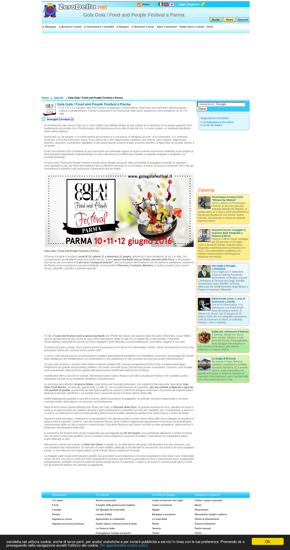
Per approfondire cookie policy (124, 545)
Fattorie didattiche (205, 523)
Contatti (56, 509)
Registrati (194, 4)
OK (267, 541)
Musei (198, 505)
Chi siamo (57, 500)
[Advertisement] (146, 64)
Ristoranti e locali (144, 26)
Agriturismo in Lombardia (110, 519)
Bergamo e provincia (163, 514)
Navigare (124, 26)
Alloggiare (50, 26)
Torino (155, 533)
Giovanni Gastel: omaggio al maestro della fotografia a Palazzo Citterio (228, 233)
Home (145, 4)
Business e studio (72, 26)
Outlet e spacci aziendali (208, 500)
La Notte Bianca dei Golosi (218, 122)
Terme (198, 533)
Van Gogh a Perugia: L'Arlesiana (224, 267)
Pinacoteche (201, 509)
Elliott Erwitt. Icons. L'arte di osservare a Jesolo (228, 300)
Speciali (58, 97)
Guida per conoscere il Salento (230, 331)
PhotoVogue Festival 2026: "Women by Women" (228, 199)
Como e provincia (162, 505)
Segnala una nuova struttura (68, 523)
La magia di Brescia (224, 358)
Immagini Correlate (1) (60, 119)
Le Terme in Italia (105, 528)
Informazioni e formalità (100, 26)
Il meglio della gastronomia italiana (115, 505)
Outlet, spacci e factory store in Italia (116, 523)
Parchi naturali (203, 528)
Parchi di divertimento (207, 519)
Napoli (155, 509)
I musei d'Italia (104, 514)
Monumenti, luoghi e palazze (211, 514)
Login (182, 4)
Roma (155, 523)
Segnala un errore (62, 519)
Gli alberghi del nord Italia (110, 509)
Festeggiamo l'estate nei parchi (113, 533)
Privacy (56, 514)
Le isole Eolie (159, 519)
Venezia (156, 528)
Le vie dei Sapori (212, 125)
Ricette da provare (106, 500)
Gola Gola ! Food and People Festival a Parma (94, 104)
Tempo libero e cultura (191, 26)
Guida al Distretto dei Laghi (167, 500)
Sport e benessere (167, 26)
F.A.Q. (55, 505)
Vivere (209, 26)
